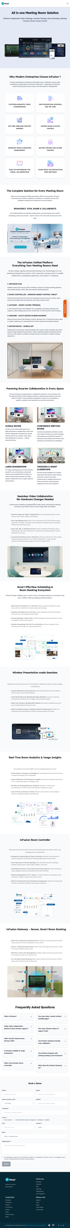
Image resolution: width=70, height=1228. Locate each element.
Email (38, 1090)
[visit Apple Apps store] (49, 1225)
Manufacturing (9, 1214)
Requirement (6, 1141)
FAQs (37, 1202)
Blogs (37, 1205)
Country (39, 1123)
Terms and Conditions (39, 1225)
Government (8, 1207)
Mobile (38, 1099)
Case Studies (39, 1207)
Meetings (38, 1182)
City (3, 1123)
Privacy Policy (29, 1225)
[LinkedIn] (63, 1225)
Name (4, 1090)
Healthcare (8, 1202)
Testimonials (39, 1209)
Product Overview (10, 1184)
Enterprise (8, 1200)
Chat (37, 1186)
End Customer (8, 1120)
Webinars (38, 1184)
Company (5, 1108)
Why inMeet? (9, 1187)
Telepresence (40, 1191)
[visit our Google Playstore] (53, 1225)
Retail (7, 1217)
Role (4, 1132)
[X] (61, 1225)
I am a (4, 1117)
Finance (7, 1209)
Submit (6, 1164)
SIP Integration (40, 1193)
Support (38, 1200)
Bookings (38, 1189)
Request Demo (65, 308)
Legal (7, 1212)
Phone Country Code (9, 1099)
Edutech (7, 1205)
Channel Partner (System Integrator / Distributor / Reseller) (33, 1120)
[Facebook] (58, 1225)
